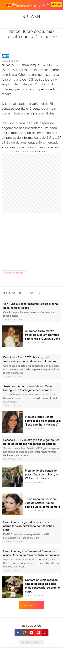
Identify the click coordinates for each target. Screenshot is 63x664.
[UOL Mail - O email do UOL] (43, 4)
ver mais (29, 605)
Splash (31, 16)
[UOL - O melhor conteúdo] (11, 5)
